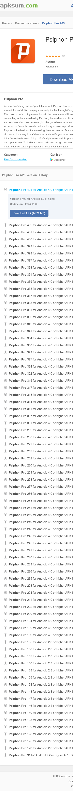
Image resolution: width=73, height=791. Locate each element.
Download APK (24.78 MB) (29, 213)
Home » (7, 23)
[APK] (19, 5)
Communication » (27, 23)
